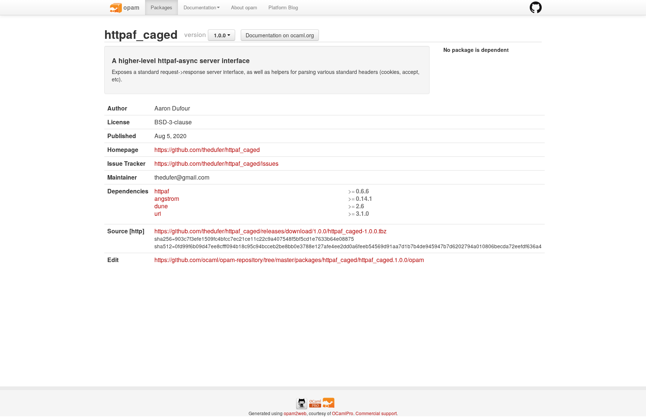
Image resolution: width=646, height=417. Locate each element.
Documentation (200, 7)
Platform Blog (283, 7)
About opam (244, 7)
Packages (161, 7)
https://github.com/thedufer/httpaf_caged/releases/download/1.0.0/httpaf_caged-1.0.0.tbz (270, 231)
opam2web (295, 413)
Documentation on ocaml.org (280, 35)
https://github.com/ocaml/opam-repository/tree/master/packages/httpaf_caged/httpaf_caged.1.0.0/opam (289, 259)
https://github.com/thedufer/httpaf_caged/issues (216, 163)
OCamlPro (342, 413)
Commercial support (376, 413)
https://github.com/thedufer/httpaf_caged (207, 149)
